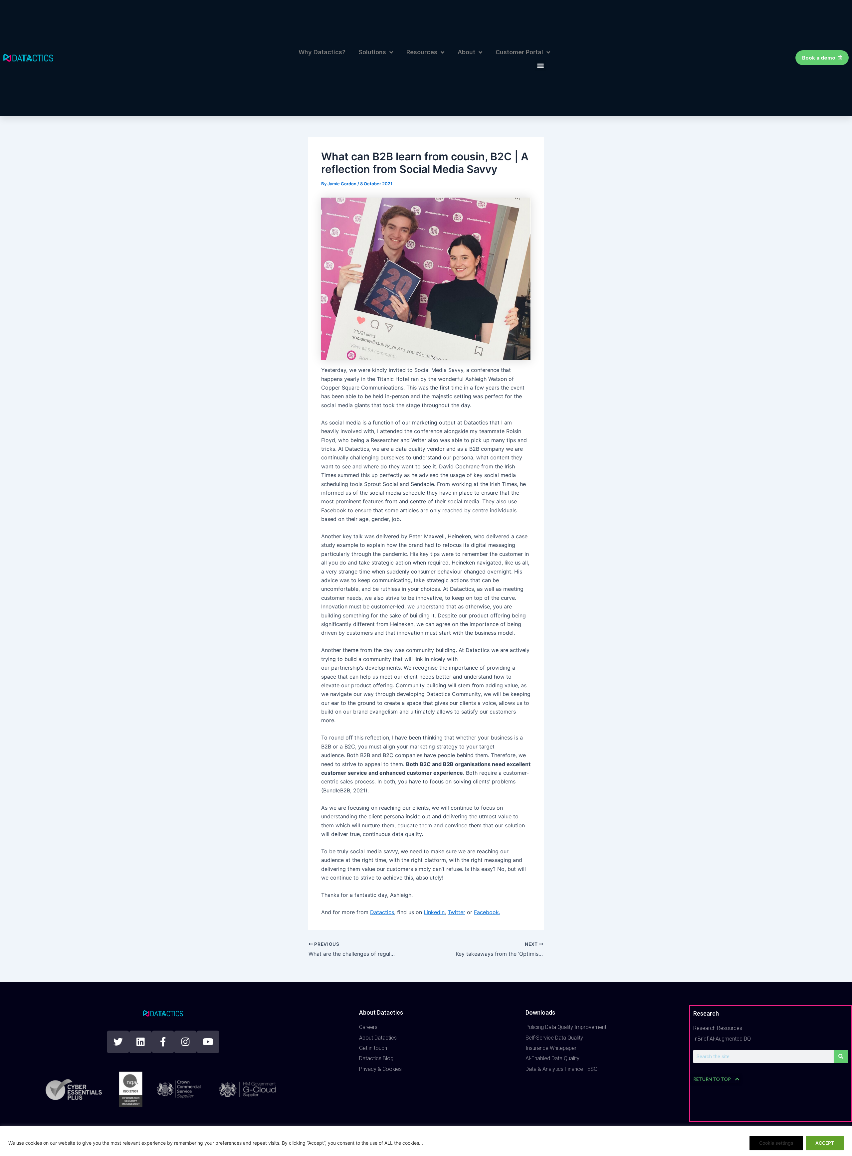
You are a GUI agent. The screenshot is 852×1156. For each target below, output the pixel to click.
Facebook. (487, 912)
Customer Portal (519, 52)
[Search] (841, 1056)
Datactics (382, 912)
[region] (426, 1141)
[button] (540, 65)
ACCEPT (824, 1143)
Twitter (456, 912)
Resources (421, 52)
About (466, 52)
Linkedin (434, 912)
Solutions (372, 52)
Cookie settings (776, 1143)
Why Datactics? (322, 52)
